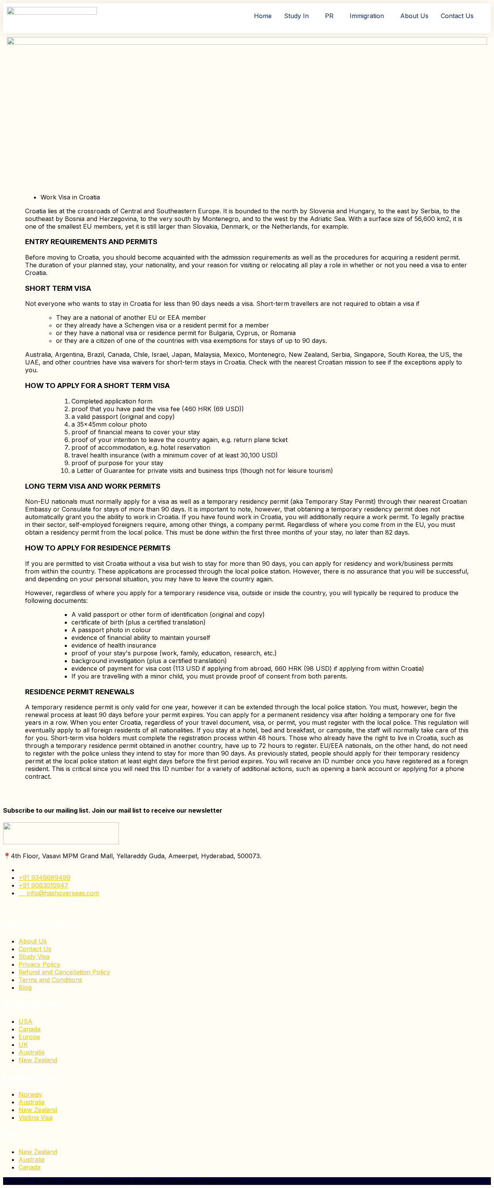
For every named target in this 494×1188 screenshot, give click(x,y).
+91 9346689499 (44, 877)
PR (329, 16)
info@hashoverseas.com (61, 893)
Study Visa (34, 956)
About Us (414, 16)
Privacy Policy (39, 964)
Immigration (367, 16)
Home (263, 16)
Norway (30, 1094)
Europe (29, 1037)
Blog (25, 987)
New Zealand (38, 1060)
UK (23, 1044)
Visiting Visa (35, 1117)
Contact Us (457, 16)
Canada (30, 1029)
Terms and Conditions (50, 980)
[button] (298, 16)
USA (25, 1021)
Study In (296, 16)
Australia (31, 1052)
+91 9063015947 (43, 885)
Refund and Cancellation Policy (64, 972)
